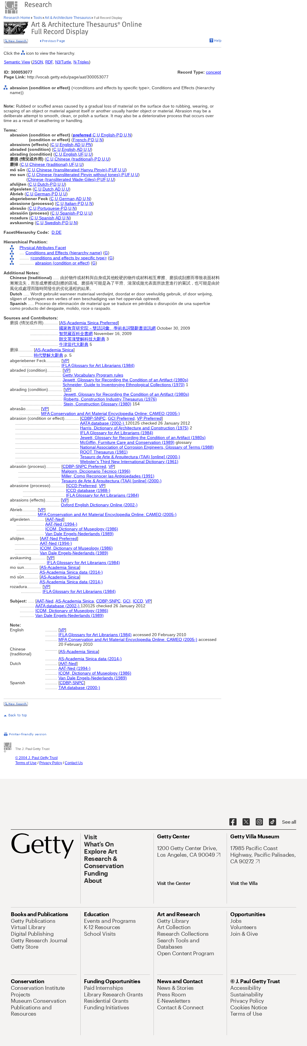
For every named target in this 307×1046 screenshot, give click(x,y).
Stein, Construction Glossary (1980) (97, 403)
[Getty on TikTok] (272, 822)
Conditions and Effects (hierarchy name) (63, 252)
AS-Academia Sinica (54, 349)
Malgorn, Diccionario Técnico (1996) (95, 471)
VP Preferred (149, 418)
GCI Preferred (121, 418)
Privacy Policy (50, 763)
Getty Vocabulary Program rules (93, 375)
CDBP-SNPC (93, 418)
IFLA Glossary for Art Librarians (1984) (98, 365)
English (66, 144)
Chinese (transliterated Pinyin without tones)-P (80, 174)
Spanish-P (69, 213)
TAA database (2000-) (79, 687)
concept (213, 72)
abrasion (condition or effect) (62, 263)
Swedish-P (54, 222)
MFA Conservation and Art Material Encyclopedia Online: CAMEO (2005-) (110, 413)
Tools (37, 18)
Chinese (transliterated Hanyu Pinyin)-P (73, 169)
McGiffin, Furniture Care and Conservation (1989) (127, 442)
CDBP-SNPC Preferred (84, 466)
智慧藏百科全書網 (76, 333)
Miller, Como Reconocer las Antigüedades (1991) (107, 476)
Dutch (48, 189)
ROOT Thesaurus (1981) (104, 452)
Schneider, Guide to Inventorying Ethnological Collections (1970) (124, 384)
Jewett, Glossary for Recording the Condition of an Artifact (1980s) (125, 379)
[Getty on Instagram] (259, 822)
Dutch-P (44, 184)
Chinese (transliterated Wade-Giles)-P (63, 179)
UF (80, 154)
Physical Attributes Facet (42, 247)
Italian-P (72, 203)
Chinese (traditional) (48, 164)
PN (88, 144)
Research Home (17, 18)
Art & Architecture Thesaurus (68, 18)
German (67, 198)
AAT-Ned (54, 519)
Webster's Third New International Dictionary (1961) (129, 461)
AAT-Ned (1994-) (61, 524)
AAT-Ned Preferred (59, 538)
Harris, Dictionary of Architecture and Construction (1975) (134, 427)
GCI (126, 601)
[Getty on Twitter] (246, 822)
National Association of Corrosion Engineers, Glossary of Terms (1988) (147, 447)
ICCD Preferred (82, 485)
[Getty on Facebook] (233, 822)
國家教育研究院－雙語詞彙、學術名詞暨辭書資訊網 (107, 328)
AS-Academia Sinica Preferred (89, 322)
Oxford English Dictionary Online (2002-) (99, 504)
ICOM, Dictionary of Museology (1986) (81, 528)
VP (65, 360)
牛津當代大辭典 (73, 344)
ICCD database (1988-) (88, 490)
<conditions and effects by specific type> (68, 257)
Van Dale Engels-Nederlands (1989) (79, 533)
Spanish (46, 217)
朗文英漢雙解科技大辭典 (82, 339)
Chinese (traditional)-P (76, 159)
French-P (81, 139)
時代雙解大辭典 (48, 355)
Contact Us (74, 763)
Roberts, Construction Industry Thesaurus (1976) (110, 399)
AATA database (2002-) (102, 423)
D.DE (56, 232)
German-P (44, 193)
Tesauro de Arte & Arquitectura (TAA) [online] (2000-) (130, 456)
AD (77, 144)
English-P (109, 135)
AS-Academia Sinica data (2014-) (71, 572)
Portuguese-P (50, 208)
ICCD (138, 601)
